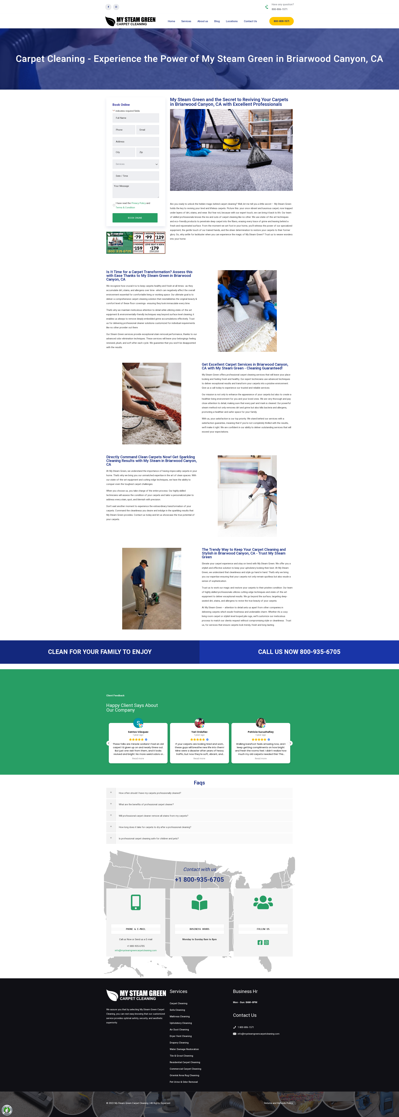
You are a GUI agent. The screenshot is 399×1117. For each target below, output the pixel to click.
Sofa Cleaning (177, 1010)
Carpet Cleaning (178, 1003)
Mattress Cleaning (180, 1016)
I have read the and (133, 205)
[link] (136, 995)
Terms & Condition (125, 207)
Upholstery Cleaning (181, 1023)
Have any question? (283, 4)
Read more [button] (138, 758)
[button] (290, 743)
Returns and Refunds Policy (278, 1103)
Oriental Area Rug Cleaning (184, 1075)
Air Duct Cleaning (179, 1029)
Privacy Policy (138, 203)
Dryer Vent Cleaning (181, 1036)
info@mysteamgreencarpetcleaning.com (136, 950)
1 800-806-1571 (246, 1027)
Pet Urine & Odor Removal (184, 1082)
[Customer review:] (7, 1115)
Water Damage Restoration (184, 1049)
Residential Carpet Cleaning (185, 1062)
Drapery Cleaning (179, 1042)
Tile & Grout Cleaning (181, 1055)
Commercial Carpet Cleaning (185, 1069)
